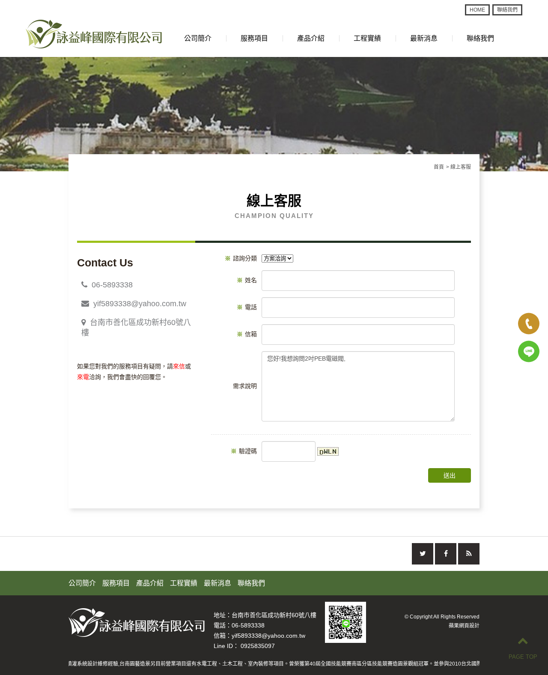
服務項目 (254, 38)
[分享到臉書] (445, 553)
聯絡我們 (507, 10)
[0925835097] (528, 351)
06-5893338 (112, 285)
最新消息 (424, 38)
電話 (247, 307)
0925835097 (258, 645)
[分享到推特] (422, 553)
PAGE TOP (523, 657)
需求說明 (245, 385)
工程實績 (367, 38)
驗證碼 (244, 451)
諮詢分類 (241, 258)
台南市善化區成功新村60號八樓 (136, 327)
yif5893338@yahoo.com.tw (139, 303)
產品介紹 (311, 38)
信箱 (247, 334)
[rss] (469, 553)
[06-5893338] (528, 324)
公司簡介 (197, 38)
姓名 (247, 280)
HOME (477, 10)
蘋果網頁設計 (464, 626)
